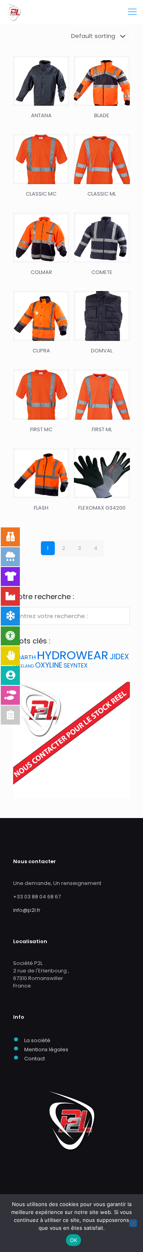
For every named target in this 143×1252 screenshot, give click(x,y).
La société (37, 1040)
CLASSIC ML (101, 194)
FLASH (41, 508)
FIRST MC (41, 429)
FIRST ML (102, 429)
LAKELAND (23, 666)
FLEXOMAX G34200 (102, 508)
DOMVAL (101, 350)
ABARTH (24, 657)
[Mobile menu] (132, 12)
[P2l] (14, 12)
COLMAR (41, 272)
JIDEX (119, 656)
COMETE (101, 272)
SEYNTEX (75, 665)
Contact (34, 1058)
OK (73, 1240)
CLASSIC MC (41, 194)
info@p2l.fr (27, 910)
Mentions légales (46, 1049)
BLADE (101, 115)
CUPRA (41, 350)
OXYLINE (48, 665)
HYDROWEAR (72, 655)
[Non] (133, 1223)
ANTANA (41, 115)
